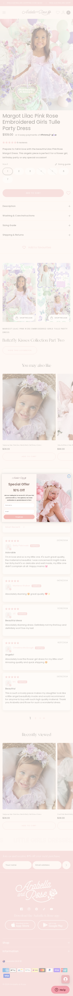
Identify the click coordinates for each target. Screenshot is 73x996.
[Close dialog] (68, 476)
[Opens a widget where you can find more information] (60, 990)
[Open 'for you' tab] (65, 979)
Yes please (19, 517)
